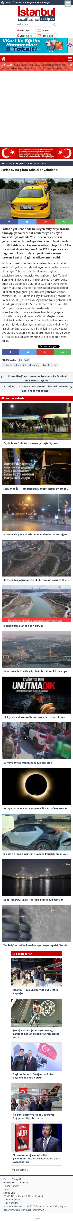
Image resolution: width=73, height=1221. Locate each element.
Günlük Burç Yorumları (15, 1182)
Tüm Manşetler (11, 1199)
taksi (27, 360)
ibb (20, 360)
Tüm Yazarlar (10, 1203)
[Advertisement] (36, 109)
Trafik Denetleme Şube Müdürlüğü (21, 365)
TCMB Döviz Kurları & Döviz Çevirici (23, 1196)
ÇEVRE (21, 163)
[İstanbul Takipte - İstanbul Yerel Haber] (36, 13)
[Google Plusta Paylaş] (45, 221)
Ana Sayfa (25, 30)
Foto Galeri (47, 35)
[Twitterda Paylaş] (27, 221)
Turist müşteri (50, 365)
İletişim (45, 30)
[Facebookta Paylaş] (9, 221)
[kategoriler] (70, 58)
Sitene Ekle (9, 1192)
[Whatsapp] (64, 221)
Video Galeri (25, 35)
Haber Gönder (11, 1185)
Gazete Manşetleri (13, 1179)
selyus (37, 1218)
